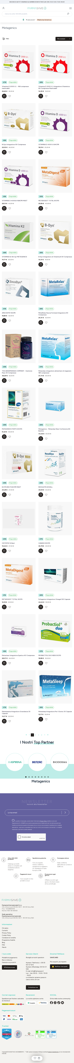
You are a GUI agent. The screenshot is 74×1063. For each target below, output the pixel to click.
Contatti (5, 930)
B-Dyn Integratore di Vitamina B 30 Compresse (55, 257)
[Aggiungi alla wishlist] (9, 96)
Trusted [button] (5, 1026)
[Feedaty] (42, 1003)
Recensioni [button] (30, 995)
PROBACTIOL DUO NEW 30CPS (49, 655)
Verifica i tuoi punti (61, 966)
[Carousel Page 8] (48, 777)
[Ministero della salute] (29, 1034)
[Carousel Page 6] (41, 777)
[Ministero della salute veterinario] (51, 1034)
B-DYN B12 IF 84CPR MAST (11, 487)
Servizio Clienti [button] (32, 954)
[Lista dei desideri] (35, 1058)
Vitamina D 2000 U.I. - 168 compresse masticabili (15, 87)
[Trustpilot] (31, 1003)
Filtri (7, 39)
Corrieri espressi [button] (8, 995)
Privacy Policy (43, 821)
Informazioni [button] (7, 924)
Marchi (4, 947)
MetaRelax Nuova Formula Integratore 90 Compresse (53, 314)
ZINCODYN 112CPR (9, 313)
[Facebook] (51, 1002)
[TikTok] (58, 1002)
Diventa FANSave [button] (57, 954)
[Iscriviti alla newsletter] (65, 813)
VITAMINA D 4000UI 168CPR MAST (14, 201)
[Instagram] (55, 1002)
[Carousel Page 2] (29, 777)
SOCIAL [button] (53, 995)
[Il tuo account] (3, 8)
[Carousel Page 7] (45, 777)
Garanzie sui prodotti (9, 962)
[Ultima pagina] (48, 735)
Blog (3, 942)
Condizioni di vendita (9, 938)
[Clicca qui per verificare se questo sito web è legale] (40, 1034)
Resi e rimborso (7, 960)
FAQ (3, 945)
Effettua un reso (9, 967)
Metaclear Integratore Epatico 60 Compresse (18, 655)
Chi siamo (5, 928)
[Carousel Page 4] (35, 777)
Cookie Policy (6, 935)
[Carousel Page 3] (32, 777)
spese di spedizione (53, 1052)
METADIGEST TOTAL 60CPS (48, 201)
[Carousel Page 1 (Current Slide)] (25, 777)
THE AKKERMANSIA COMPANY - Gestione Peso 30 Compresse (17, 372)
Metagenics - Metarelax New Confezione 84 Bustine (54, 430)
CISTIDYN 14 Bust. (8, 543)
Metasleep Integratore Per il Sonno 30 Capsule (55, 711)
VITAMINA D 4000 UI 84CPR (48, 144)
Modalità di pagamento (9, 958)
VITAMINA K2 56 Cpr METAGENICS (14, 257)
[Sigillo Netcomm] (18, 1034)
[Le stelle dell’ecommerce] (7, 1034)
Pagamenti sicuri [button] (8, 1011)
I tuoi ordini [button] (6, 954)
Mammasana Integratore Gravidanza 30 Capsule (16, 712)
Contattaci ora (33, 987)
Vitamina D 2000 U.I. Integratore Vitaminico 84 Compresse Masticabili (54, 87)
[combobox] (35, 14)
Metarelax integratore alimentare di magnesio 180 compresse (54, 372)
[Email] (62, 1002)
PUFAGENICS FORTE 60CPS (12, 429)
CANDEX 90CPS (44, 543)
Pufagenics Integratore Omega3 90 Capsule (54, 599)
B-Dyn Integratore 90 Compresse (14, 144)
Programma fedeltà (8, 940)
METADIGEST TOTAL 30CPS (12, 599)
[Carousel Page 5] (38, 777)
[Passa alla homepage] (37, 8)
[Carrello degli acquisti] (39, 1058)
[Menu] (70, 8)
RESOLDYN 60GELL (45, 487)
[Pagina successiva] (45, 735)
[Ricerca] (69, 14)
